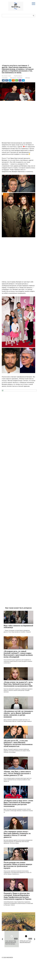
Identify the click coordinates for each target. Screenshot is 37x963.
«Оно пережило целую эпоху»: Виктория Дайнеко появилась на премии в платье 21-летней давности (17, 834)
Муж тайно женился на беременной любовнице (18, 627)
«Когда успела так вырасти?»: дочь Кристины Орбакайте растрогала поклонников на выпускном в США (18, 684)
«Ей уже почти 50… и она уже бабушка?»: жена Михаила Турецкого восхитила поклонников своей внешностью (18, 743)
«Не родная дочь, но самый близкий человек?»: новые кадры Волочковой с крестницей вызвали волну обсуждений (18, 654)
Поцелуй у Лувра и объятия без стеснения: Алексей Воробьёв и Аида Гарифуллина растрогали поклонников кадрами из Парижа (17, 896)
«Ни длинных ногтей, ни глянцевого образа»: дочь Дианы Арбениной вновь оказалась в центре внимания (18, 714)
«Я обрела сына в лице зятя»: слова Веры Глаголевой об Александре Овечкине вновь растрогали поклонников (18, 803)
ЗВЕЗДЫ (27, 77)
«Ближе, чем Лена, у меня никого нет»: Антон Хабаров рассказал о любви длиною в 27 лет (17, 773)
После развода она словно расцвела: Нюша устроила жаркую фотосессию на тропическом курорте (18, 865)
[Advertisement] (18, 40)
